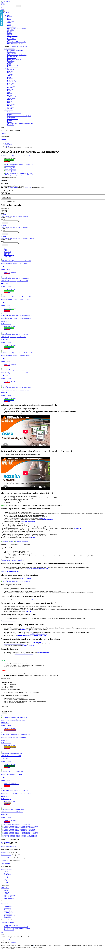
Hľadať (3, 7)
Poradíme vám (4, 852)
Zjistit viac (3, 133)
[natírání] (11, 541)
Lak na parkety (8, 906)
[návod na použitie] (18, 827)
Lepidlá (9, 64)
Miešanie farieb (11, 117)
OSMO (9, 72)
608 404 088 (20, 123)
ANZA (9, 92)
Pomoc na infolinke (6, 857)
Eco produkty (7, 917)
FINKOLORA (11, 104)
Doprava (9, 114)
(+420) (13, 187)
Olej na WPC (10, 30)
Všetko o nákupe (5, 12)
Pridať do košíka (7, 197)
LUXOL (9, 95)
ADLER (9, 75)
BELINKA (10, 87)
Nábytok (9, 34)
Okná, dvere (10, 21)
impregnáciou (77, 528)
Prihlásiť (3, 4)
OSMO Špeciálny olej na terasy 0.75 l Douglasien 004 (15, 216)
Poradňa (9, 120)
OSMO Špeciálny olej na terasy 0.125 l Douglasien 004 (15, 227)
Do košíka (5, 223)
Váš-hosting (13, 942)
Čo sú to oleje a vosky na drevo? (12, 925)
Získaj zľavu (7, 256)
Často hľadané (4, 903)
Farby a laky (7, 15)
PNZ (8, 102)
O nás (8, 111)
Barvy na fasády (8, 909)
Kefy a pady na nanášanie (14, 59)
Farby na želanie (11, 27)
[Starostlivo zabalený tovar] (8, 621)
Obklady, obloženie (12, 36)
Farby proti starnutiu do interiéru (15, 43)
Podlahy (9, 33)
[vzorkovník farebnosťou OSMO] (10, 571)
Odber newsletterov (9, 898)
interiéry (9, 31)
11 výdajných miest (6, 855)
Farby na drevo (8, 144)
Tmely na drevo (11, 58)
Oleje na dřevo (8, 911)
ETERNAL (10, 93)
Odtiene (6, 250)
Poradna (6, 890)
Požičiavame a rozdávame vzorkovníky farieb (19, 116)
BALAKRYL (11, 80)
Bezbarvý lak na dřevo (10, 915)
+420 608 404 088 (5, 842)
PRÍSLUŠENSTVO (9, 49)
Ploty (8, 18)
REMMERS (10, 71)
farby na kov (15, 46)
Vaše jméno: (5, 706)
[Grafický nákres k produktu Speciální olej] (12, 560)
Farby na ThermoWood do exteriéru (16, 28)
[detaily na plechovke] (18, 830)
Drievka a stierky (11, 52)
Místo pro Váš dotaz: (7, 711)
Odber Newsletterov (12, 119)
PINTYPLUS (11, 107)
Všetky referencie (5, 863)
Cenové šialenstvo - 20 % (14, 113)
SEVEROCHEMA (12, 81)
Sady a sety (10, 62)
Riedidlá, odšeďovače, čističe (15, 50)
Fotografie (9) (7, 252)
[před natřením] (4, 541)
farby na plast (23, 46)
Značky (6, 68)
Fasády (9, 19)
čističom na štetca (35, 599)
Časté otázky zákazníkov (7, 922)
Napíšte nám (10, 125)
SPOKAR (10, 74)
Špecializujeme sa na (6, 869)
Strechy (9, 22)
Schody (9, 37)
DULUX (9, 99)
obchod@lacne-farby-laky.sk (8, 846)
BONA (9, 90)
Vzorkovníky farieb (12, 67)
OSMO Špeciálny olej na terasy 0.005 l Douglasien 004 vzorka (17, 238)
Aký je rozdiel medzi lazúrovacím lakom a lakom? (17, 928)
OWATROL (10, 108)
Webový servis (13, 939)
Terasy (9, 24)
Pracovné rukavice (12, 56)
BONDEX (10, 78)
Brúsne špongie (11, 61)
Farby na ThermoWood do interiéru (16, 42)
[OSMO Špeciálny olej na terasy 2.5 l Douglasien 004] (15, 156)
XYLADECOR (11, 96)
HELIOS (9, 105)
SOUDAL (10, 84)
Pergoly (9, 25)
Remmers (6, 873)
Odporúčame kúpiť (9, 255)
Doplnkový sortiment (12, 65)
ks (18, 196)
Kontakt (9, 122)
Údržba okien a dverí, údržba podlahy (17, 55)
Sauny (9, 40)
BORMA (9, 101)
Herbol (9, 77)
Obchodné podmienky (10, 895)
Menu (2, 9)
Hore (2, 932)
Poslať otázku (7, 253)
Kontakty (6, 892)
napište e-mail (27, 187)
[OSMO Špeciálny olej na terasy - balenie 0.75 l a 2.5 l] (15, 581)
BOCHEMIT (10, 89)
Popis (5, 249)
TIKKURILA (11, 86)
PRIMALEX (10, 83)
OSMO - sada (11, 98)
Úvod (5, 141)
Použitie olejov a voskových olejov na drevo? (16, 927)
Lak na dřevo (7, 908)
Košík (2, 3)
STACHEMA (11, 70)
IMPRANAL (7, 875)
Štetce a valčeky (11, 53)
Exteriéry (9, 16)
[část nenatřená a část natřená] (21, 541)
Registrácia (3, 860)
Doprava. (28, 611)
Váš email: (5, 708)
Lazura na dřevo (8, 912)
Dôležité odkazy (5, 888)
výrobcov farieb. (36, 642)
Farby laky (7, 143)
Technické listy (8, 896)
